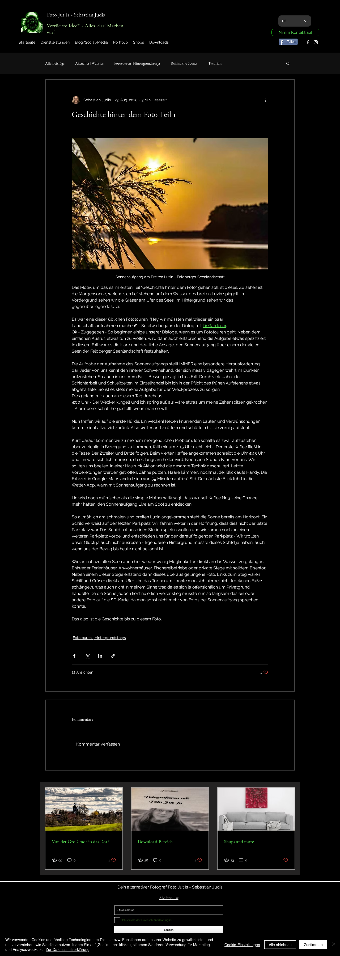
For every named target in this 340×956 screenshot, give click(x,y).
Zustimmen (313, 944)
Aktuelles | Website (89, 63)
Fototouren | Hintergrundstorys (137, 63)
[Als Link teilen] (113, 655)
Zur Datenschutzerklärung (68, 949)
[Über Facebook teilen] (74, 655)
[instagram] (315, 42)
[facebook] (308, 42)
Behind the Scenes (184, 63)
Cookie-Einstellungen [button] (242, 944)
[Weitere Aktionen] (265, 100)
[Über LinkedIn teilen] (100, 655)
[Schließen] (333, 944)
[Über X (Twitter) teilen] (87, 655)
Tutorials (215, 63)
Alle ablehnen (280, 944)
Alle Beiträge (55, 63)
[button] (120, 42)
